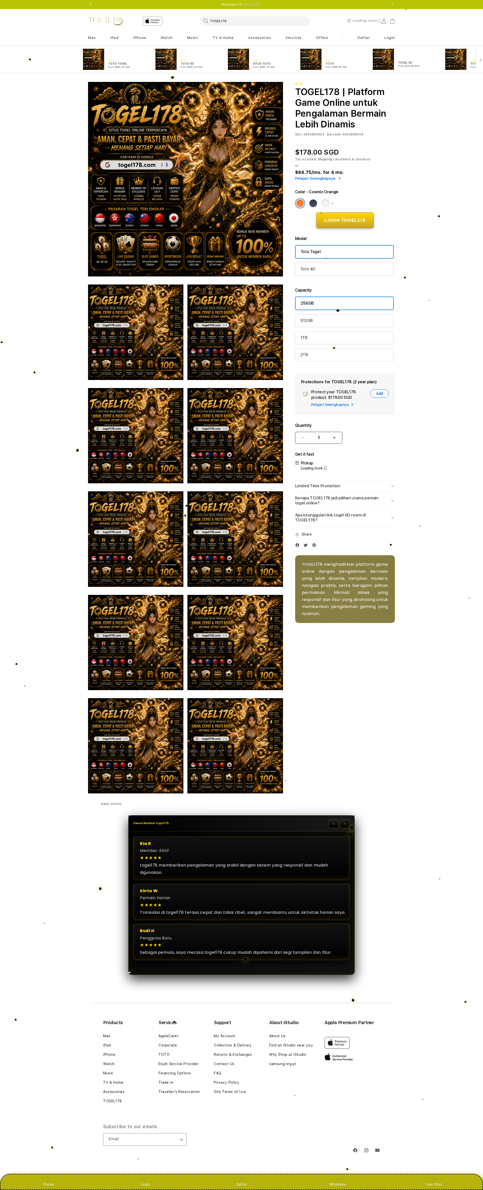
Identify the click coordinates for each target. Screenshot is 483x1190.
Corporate (167, 1045)
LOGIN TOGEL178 (345, 220)
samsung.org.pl (282, 1064)
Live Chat (434, 1184)
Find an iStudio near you (291, 1045)
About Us (277, 1036)
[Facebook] (298, 546)
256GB (307, 303)
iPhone (109, 1055)
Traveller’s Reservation (179, 1092)
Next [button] (392, 4)
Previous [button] (90, 4)
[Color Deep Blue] (313, 203)
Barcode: (334, 134)
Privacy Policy (226, 1082)
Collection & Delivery (233, 1045)
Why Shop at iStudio (287, 1055)
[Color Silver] (325, 203)
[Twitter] (306, 546)
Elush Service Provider (178, 1064)
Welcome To (241, 4)
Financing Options (174, 1073)
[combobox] (254, 20)
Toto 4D (307, 269)
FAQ (217, 1073)
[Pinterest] (315, 546)
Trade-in (166, 1082)
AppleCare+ (168, 1036)
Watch (109, 1064)
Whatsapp (337, 1184)
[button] (92, 38)
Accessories (114, 1092)
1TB (304, 337)
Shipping (325, 159)
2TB (304, 354)
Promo (49, 1184)
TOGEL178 (112, 1101)
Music (108, 1073)
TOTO (164, 1055)
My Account (224, 1036)
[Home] (105, 21)
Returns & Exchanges (233, 1055)
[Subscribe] (180, 1139)
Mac (107, 1036)
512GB (306, 320)
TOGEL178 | (252, 4)
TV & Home (113, 1082)
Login (145, 1184)
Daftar (241, 1184)
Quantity (303, 425)
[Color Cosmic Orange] (300, 203)
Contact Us (224, 1064)
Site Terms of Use (230, 1092)
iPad (107, 1045)
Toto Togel (311, 251)
